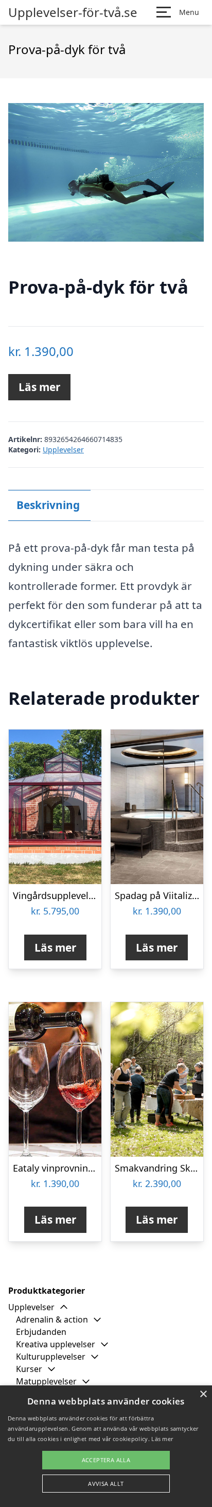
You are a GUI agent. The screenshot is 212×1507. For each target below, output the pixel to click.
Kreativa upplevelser (55, 1344)
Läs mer (39, 387)
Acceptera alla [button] (106, 1460)
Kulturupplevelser (50, 1356)
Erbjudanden (41, 1331)
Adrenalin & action (52, 1319)
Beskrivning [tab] (48, 505)
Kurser (29, 1369)
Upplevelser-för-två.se (72, 12)
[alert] (106, 1446)
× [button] (203, 1394)
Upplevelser (63, 449)
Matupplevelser (46, 1381)
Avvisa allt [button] (105, 1483)
